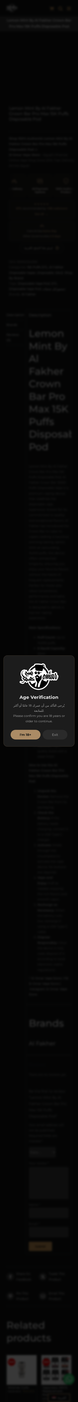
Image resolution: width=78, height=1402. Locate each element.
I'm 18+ (25, 735)
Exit (55, 735)
